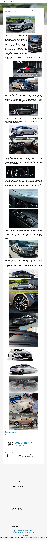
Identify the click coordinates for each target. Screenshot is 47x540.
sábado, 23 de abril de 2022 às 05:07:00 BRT (16, 445)
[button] (5, 13)
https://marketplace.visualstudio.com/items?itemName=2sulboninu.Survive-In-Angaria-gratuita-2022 (20, 443)
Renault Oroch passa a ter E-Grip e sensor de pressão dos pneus (22, 527)
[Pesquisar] (45, 2)
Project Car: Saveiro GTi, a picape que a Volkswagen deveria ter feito (23, 532)
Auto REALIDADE (8, 1)
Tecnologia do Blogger (24, 535)
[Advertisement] (23, 471)
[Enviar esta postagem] (5, 431)
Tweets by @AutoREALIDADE (17, 509)
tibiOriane (9, 440)
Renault (6, 432)
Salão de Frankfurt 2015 (12, 432)
